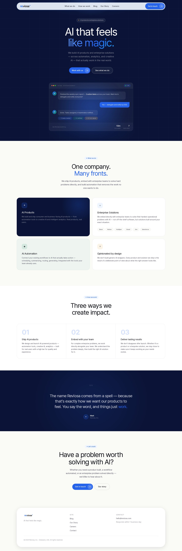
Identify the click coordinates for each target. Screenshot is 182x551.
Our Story (105, 6)
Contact (73, 531)
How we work (84, 6)
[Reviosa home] (25, 6)
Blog (95, 6)
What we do (70, 6)
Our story (102, 487)
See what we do (102, 70)
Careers (115, 6)
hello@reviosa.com (123, 518)
